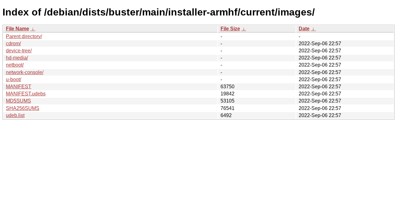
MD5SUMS (18, 100)
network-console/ (24, 72)
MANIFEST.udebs (26, 93)
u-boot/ (13, 79)
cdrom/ (13, 43)
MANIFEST (18, 86)
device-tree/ (19, 50)
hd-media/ (17, 57)
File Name (17, 28)
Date (304, 28)
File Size (230, 28)
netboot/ (15, 65)
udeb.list (15, 115)
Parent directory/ (24, 36)
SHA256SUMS (22, 108)
